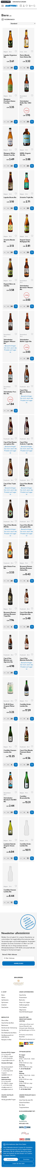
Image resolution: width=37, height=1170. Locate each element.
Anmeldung (18, 48)
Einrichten (26, 1159)
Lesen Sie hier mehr (18, 1163)
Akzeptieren (10, 1159)
